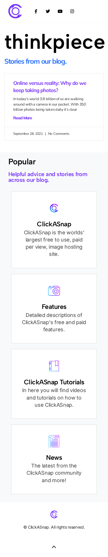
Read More (22, 117)
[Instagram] (72, 11)
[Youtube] (60, 11)
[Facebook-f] (36, 11)
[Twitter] (48, 11)
